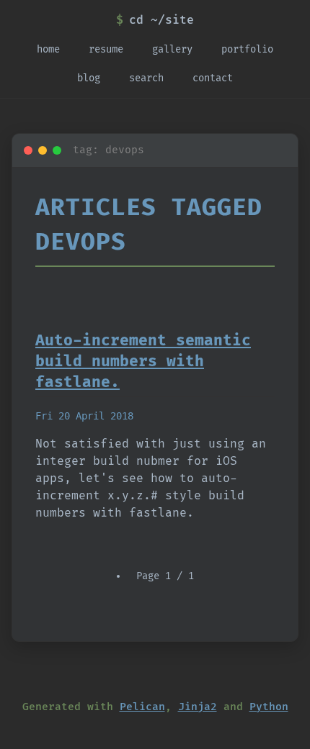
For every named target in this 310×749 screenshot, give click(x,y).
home (48, 49)
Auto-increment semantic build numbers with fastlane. (143, 361)
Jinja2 (197, 707)
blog (88, 78)
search (146, 78)
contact (212, 78)
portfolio (247, 49)
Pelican (142, 707)
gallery (172, 49)
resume (106, 49)
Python (268, 707)
